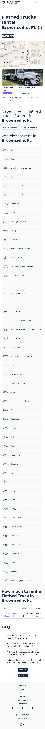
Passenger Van (17, 374)
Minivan (14, 392)
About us (22, 685)
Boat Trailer (15, 347)
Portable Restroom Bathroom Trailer (26, 329)
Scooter (14, 482)
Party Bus (15, 419)
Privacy (22, 696)
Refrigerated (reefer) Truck (22, 267)
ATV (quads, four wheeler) (21, 509)
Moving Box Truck (18, 222)
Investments (22, 703)
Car (12, 150)
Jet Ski (13, 428)
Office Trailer (16, 338)
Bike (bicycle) (16, 527)
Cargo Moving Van (18, 383)
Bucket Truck (16, 258)
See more (22, 669)
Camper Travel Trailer (19, 186)
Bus (12, 410)
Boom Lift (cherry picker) (21, 581)
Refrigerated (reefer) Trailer (22, 356)
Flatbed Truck (13, 7)
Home (3, 7)
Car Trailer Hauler (18, 294)
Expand (22, 63)
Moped (14, 473)
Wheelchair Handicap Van (21, 401)
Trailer (13, 285)
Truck (13, 213)
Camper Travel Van (18, 195)
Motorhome (16, 204)
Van (12, 365)
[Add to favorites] (41, 71)
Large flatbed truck (30, 127)
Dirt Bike (14, 464)
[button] (23, 52)
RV (12, 177)
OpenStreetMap (32, 66)
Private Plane (16, 545)
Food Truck (15, 240)
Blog (22, 689)
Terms (22, 693)
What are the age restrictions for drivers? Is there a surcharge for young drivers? (24, 653)
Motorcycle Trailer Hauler (21, 321)
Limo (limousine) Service (21, 168)
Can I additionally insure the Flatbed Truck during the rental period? (22, 645)
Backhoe (14, 572)
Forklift (13, 563)
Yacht (13, 437)
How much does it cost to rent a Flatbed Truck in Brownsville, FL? (24, 636)
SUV (12, 159)
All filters (9, 36)
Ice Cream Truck (17, 276)
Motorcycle (15, 455)
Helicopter (15, 554)
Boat (13, 446)
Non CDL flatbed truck (11, 127)
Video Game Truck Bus (20, 249)
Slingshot (15, 491)
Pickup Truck (16, 231)
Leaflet (24, 66)
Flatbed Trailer (16, 303)
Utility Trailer (16, 312)
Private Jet (15, 536)
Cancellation (22, 700)
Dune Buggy (16, 518)
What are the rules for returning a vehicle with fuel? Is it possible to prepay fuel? (24, 661)
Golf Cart (14, 500)
